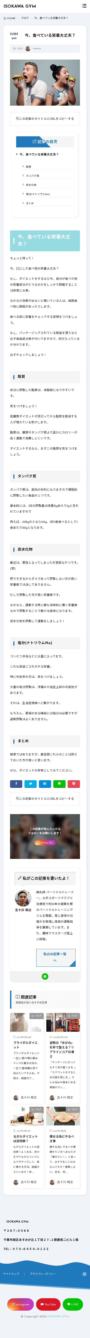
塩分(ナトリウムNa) (37, 194)
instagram (22, 1304)
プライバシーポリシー (43, 1274)
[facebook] (16, 784)
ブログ (25, 18)
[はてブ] (45, 784)
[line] (59, 784)
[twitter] (30, 784)
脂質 (27, 167)
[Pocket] (74, 784)
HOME (11, 18)
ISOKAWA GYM (19, 6)
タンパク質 (31, 176)
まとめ (29, 203)
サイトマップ (11, 1274)
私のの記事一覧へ (54, 958)
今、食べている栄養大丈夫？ (38, 155)
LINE (74, 1304)
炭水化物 (30, 185)
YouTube (50, 1304)
